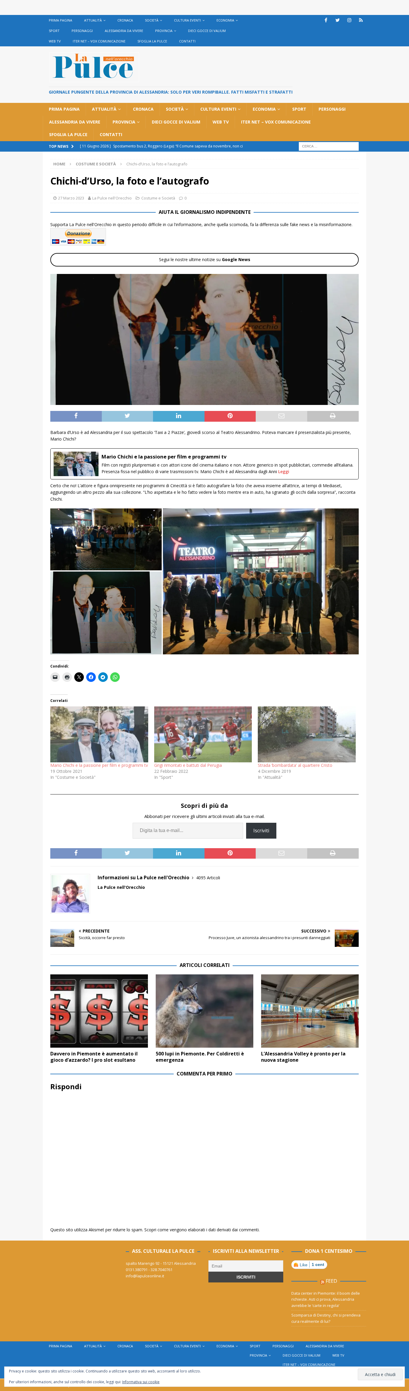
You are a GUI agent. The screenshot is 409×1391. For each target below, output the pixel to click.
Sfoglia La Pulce (152, 41)
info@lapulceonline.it (145, 1276)
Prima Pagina (60, 20)
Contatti (187, 41)
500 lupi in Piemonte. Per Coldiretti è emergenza (200, 1056)
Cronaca (125, 20)
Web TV (55, 41)
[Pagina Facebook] (326, 20)
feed (331, 1281)
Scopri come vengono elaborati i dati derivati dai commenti (201, 1229)
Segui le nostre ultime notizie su (204, 259)
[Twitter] (337, 20)
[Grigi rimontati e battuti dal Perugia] (203, 734)
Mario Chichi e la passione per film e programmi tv (99, 765)
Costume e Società (158, 198)
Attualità (93, 20)
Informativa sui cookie (141, 1381)
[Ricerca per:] (329, 146)
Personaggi (82, 30)
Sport (54, 30)
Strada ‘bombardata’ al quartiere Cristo (295, 765)
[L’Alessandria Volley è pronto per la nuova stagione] (310, 1011)
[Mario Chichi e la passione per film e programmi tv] (204, 464)
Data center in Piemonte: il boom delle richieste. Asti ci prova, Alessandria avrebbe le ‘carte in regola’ (325, 1299)
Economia (225, 20)
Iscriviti (261, 830)
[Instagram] (349, 20)
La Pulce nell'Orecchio (112, 198)
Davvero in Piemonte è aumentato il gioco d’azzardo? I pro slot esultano (94, 1056)
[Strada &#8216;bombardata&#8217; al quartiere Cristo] (307, 734)
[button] (106, 539)
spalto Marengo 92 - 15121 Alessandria (161, 1263)
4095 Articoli (208, 877)
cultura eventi (187, 20)
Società (151, 20)
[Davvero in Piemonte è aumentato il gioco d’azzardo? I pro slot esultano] (99, 1011)
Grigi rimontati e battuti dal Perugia (188, 765)
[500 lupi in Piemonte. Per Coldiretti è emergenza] (204, 1011)
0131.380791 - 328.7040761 (149, 1269)
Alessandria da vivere (124, 30)
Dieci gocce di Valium (207, 30)
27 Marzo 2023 (71, 198)
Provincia (163, 30)
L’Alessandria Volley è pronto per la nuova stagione (303, 1056)
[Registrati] (361, 20)
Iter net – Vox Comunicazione (99, 41)
